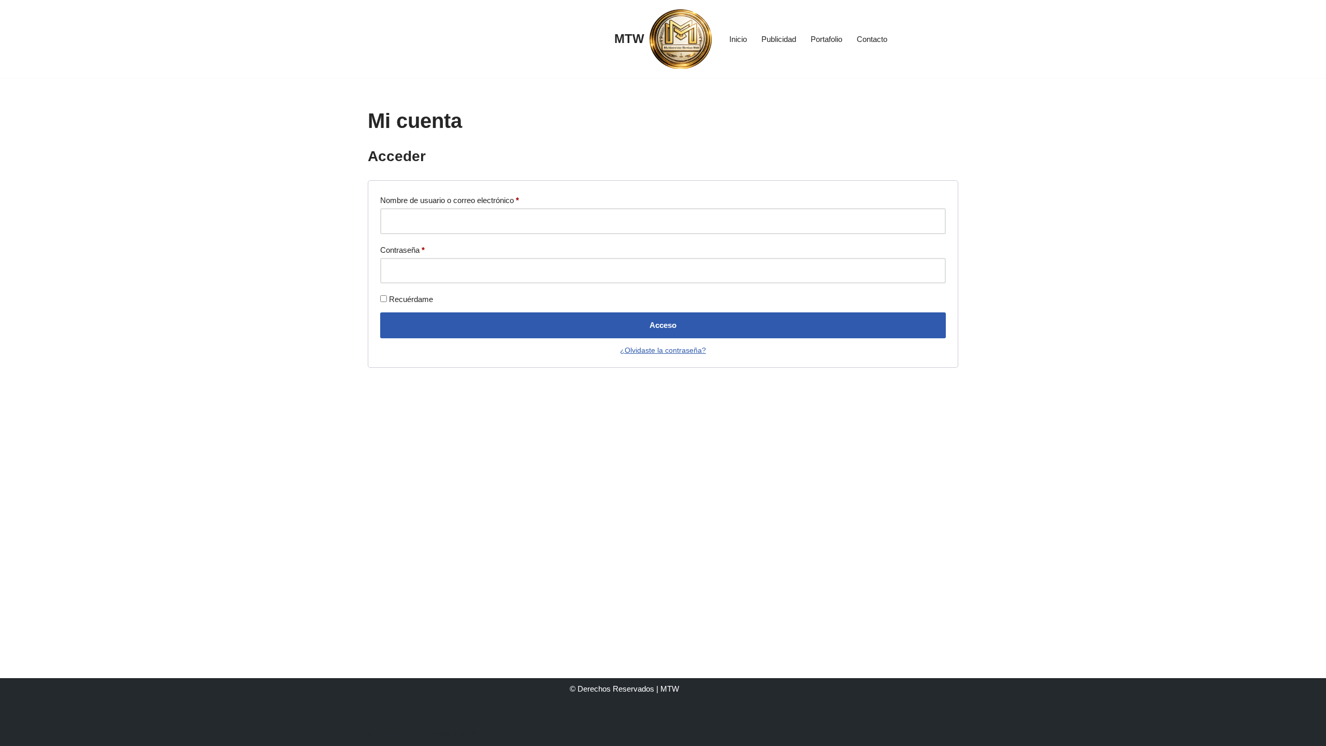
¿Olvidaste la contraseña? (663, 350)
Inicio (738, 39)
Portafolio (826, 39)
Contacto (872, 39)
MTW (467, 733)
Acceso (663, 325)
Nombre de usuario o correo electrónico (449, 199)
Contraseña (402, 248)
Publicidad (778, 39)
